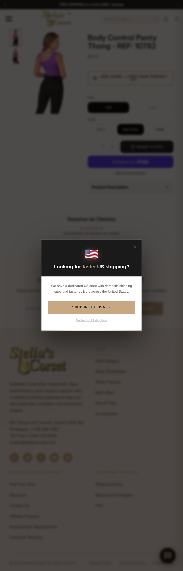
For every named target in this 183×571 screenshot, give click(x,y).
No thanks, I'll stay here (91, 320)
